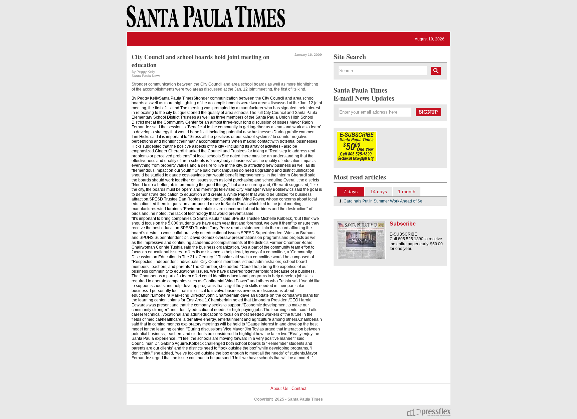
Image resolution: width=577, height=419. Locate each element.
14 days (378, 191)
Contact (299, 388)
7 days (351, 191)
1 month (406, 191)
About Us (279, 388)
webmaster (428, 412)
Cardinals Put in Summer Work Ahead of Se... (384, 201)
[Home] (205, 19)
